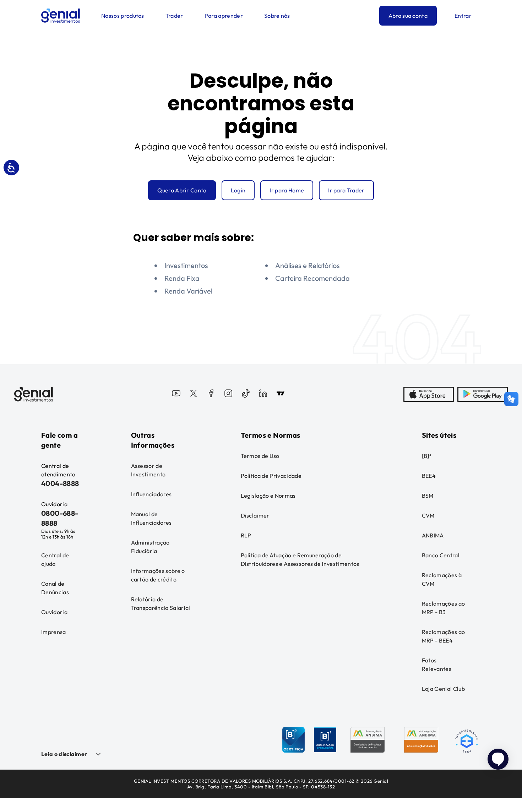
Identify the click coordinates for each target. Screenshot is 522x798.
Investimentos (186, 265)
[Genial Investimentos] (60, 16)
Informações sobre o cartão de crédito (158, 575)
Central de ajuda (55, 559)
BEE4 (429, 475)
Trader (174, 15)
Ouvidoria (54, 612)
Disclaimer (255, 515)
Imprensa (53, 631)
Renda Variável (188, 290)
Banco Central (441, 555)
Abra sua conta (408, 15)
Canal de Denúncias (55, 588)
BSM (428, 495)
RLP (246, 535)
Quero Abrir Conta (181, 190)
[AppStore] (428, 394)
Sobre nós (277, 15)
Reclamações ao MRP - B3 (443, 608)
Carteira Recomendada (312, 278)
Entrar (463, 15)
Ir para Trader (346, 190)
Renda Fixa (182, 278)
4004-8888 (60, 483)
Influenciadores (151, 494)
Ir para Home (287, 190)
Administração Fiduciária (150, 546)
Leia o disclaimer (64, 754)
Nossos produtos (122, 15)
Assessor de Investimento (148, 470)
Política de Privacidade (271, 475)
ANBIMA (433, 535)
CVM (428, 515)
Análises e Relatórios (307, 265)
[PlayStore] (482, 394)
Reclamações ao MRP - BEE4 (443, 636)
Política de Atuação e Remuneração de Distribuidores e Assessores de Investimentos (300, 559)
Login (238, 190)
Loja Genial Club (443, 688)
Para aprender (224, 15)
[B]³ (426, 455)
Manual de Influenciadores (151, 518)
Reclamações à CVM (442, 579)
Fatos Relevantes (436, 664)
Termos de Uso (260, 455)
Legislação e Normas (268, 495)
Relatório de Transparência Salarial (160, 603)
